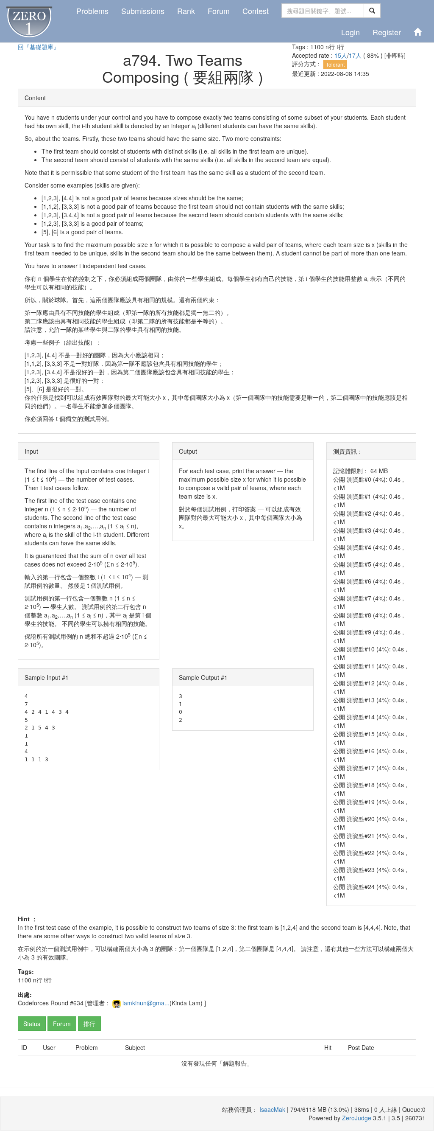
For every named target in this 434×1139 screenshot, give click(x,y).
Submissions (142, 10)
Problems (92, 10)
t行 (340, 46)
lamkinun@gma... (146, 1003)
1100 (317, 46)
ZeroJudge (356, 1118)
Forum (219, 10)
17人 (356, 55)
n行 (330, 46)
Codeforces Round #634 (50, 1003)
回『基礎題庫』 (38, 46)
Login (350, 31)
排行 (89, 1023)
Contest (255, 10)
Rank (186, 10)
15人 (340, 55)
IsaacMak (272, 1109)
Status (31, 1023)
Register (387, 31)
